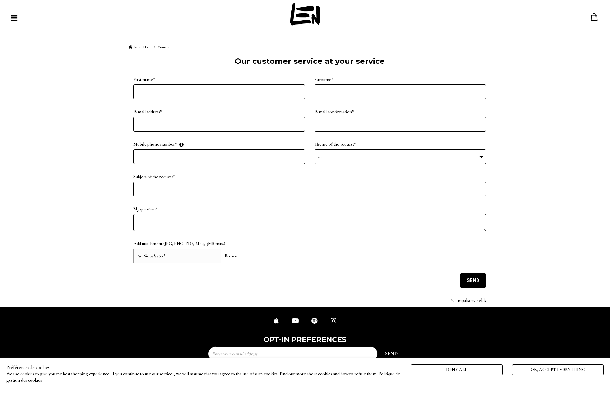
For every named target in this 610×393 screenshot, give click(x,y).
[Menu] (14, 18)
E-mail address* (147, 112)
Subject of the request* (154, 176)
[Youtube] (295, 321)
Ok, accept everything (558, 369)
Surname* (324, 79)
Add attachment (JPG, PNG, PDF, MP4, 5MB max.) (179, 243)
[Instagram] (333, 321)
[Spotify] (314, 321)
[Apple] (276, 321)
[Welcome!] (305, 14)
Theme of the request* (335, 144)
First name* (144, 79)
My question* (145, 209)
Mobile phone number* (155, 144)
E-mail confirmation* (334, 112)
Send (473, 280)
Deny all (456, 369)
